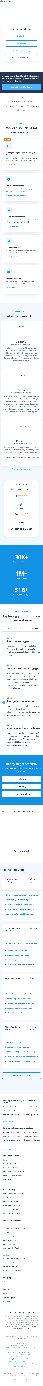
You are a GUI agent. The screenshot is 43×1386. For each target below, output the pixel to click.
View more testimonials (21, 469)
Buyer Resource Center (11, 1179)
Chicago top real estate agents (11, 1111)
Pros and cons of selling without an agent (19, 914)
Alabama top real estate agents (11, 1132)
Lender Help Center (10, 1266)
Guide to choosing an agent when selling (19, 909)
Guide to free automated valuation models (20, 1061)
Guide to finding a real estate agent (17, 900)
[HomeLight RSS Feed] (33, 1312)
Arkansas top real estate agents (31, 1136)
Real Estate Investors (10, 1302)
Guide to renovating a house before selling (20, 1052)
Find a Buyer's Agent (10, 1163)
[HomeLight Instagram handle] (20, 1312)
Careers (6, 1290)
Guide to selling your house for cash (17, 955)
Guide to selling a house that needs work (19, 965)
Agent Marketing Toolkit (11, 1248)
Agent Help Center (9, 1244)
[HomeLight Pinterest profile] (29, 1312)
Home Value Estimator (11, 1201)
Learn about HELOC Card (21, 87)
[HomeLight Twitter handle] (10, 1312)
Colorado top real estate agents (31, 1140)
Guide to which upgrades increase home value (21, 1056)
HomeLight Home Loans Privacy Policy (21, 1364)
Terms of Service (21, 1343)
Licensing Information (21, 1366)
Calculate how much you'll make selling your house (21, 944)
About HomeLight (9, 1282)
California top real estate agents (11, 1140)
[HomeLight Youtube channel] (24, 1312)
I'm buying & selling (21, 51)
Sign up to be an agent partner (14, 1228)
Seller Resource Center (11, 1209)
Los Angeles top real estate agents (31, 1107)
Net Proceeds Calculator (11, 1205)
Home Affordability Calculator (13, 1171)
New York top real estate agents (11, 1107)
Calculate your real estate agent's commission (21, 895)
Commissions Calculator (11, 1213)
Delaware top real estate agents (31, 1144)
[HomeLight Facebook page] (15, 1312)
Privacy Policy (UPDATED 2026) (21, 1345)
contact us (27, 1328)
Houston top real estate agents (31, 1111)
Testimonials (7, 1286)
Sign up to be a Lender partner (14, 1258)
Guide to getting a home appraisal (17, 1047)
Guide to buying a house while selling (18, 999)
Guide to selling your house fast (16, 950)
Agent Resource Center (11, 1240)
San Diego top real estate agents (31, 1115)
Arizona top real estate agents (11, 1136)
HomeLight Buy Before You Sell (14, 1194)
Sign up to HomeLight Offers (13, 1232)
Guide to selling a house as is (15, 960)
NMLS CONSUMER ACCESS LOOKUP (21, 1362)
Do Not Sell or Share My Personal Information (21, 1347)
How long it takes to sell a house (16, 1013)
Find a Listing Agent (10, 1190)
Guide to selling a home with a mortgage (19, 1003)
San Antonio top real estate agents (11, 1115)
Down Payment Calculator (12, 1175)
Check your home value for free (16, 1042)
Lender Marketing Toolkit (12, 1270)
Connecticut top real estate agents (11, 1144)
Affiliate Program (9, 1298)
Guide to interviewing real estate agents (19, 904)
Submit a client (8, 1236)
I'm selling (21, 43)
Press (5, 1294)
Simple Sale (7, 1198)
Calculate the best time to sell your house (20, 994)
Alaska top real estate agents (31, 1132)
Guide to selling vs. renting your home (18, 1008)
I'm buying (21, 36)
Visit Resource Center (21, 1075)
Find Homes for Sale (10, 1167)
